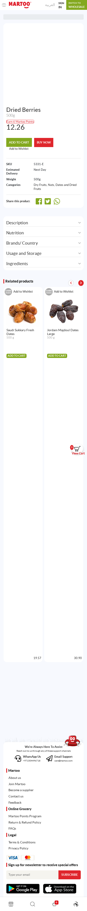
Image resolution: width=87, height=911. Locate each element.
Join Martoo (16, 784)
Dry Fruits (40, 185)
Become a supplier (21, 790)
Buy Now (44, 142)
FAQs (12, 828)
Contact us (15, 796)
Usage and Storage (23, 253)
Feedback (14, 802)
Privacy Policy (18, 848)
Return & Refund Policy (24, 822)
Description (17, 223)
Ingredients (17, 264)
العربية (50, 5)
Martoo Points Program (24, 816)
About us (14, 778)
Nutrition (15, 233)
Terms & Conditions (21, 842)
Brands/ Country (22, 243)
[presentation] (81, 283)
